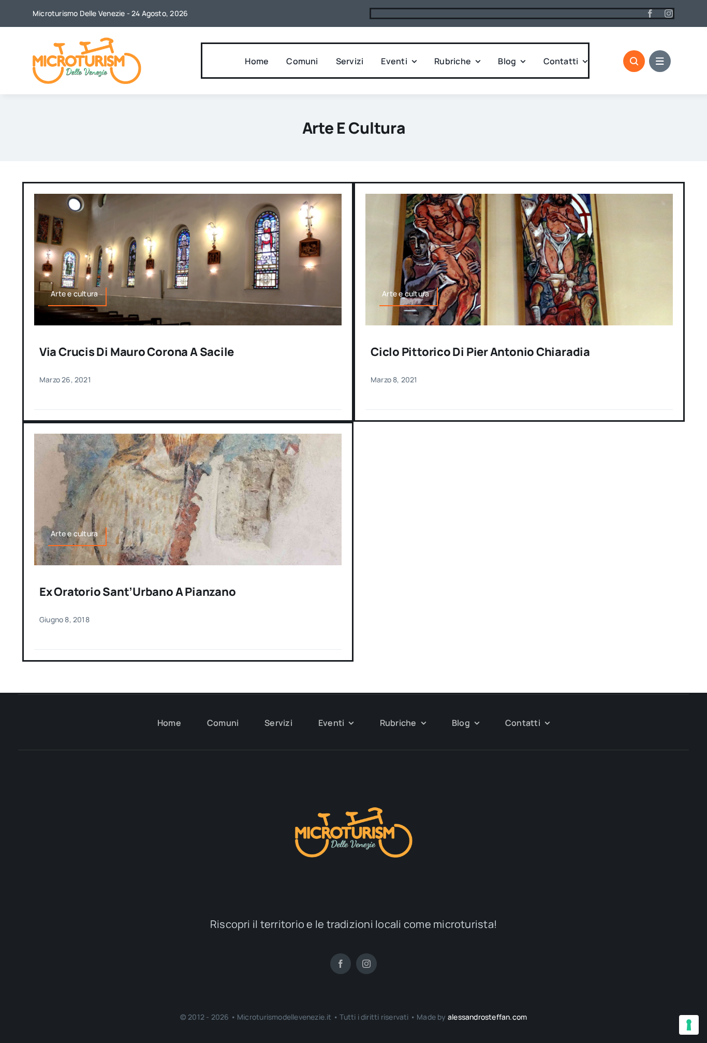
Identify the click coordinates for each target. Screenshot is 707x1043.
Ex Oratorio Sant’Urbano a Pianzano (137, 591)
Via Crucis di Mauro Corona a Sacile (136, 352)
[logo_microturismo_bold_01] (87, 41)
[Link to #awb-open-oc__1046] (634, 61)
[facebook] (650, 13)
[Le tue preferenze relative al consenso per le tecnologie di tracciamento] (689, 1025)
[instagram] (669, 13)
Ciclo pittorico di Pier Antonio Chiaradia (480, 352)
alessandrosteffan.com (487, 1017)
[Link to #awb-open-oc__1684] (660, 61)
